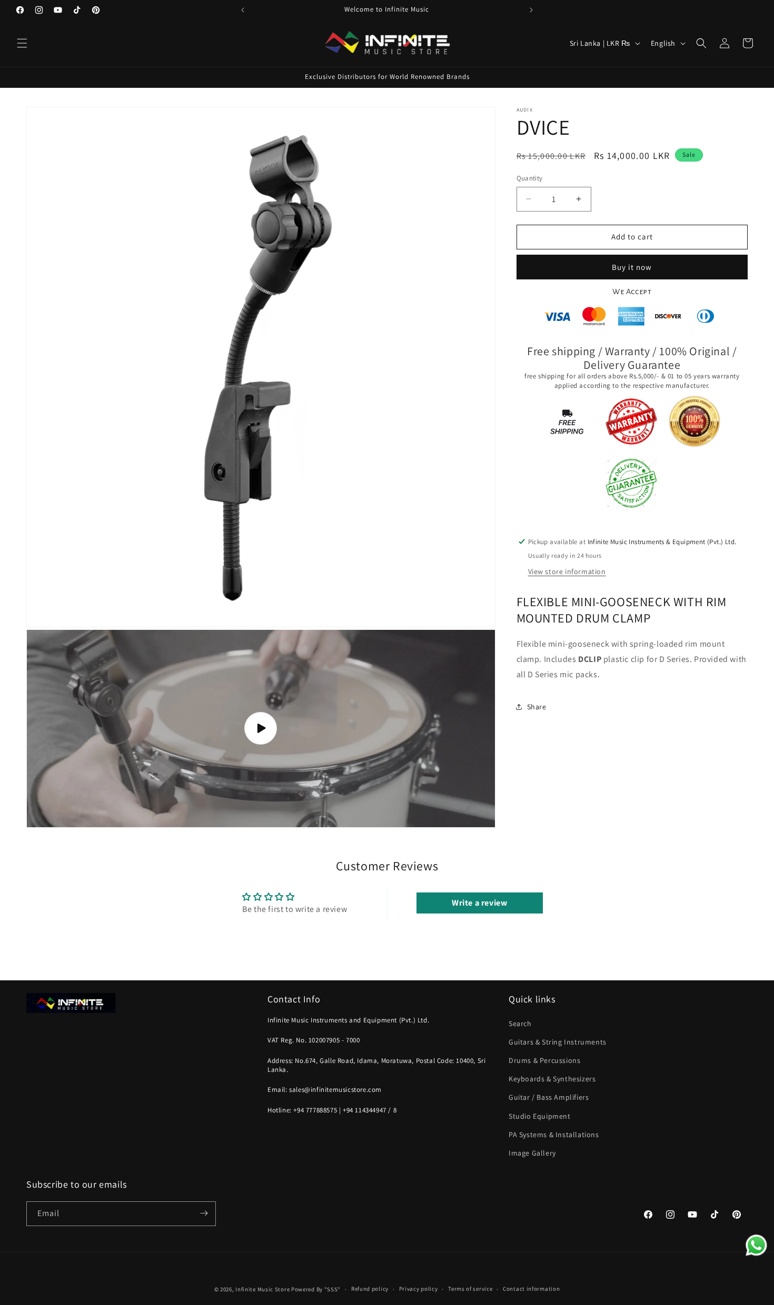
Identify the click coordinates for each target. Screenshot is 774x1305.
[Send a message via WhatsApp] (756, 1245)
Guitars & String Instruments (558, 1041)
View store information (567, 571)
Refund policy (370, 1289)
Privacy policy (418, 1289)
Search (520, 1023)
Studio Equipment (540, 1115)
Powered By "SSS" (316, 1289)
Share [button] (537, 706)
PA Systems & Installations (554, 1134)
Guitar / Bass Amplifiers (549, 1097)
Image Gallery (532, 1152)
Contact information (531, 1289)
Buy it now (632, 267)
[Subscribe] (203, 1213)
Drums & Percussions (544, 1060)
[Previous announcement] (242, 10)
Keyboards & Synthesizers (552, 1078)
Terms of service (470, 1289)
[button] (22, 43)
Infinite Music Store (263, 1289)
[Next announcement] (531, 10)
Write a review (479, 903)
